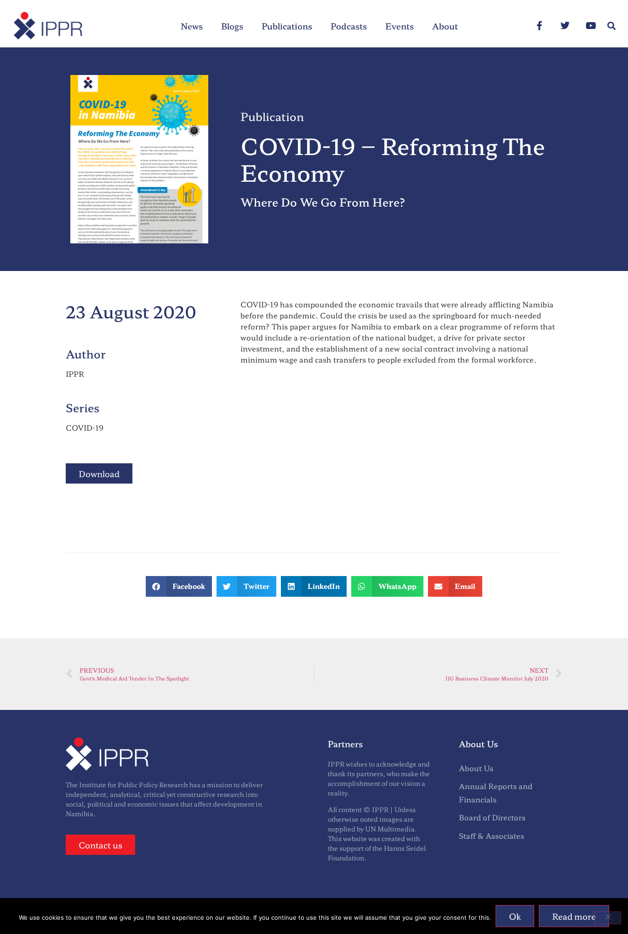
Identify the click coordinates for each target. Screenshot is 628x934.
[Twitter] (565, 26)
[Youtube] (591, 26)
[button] (611, 26)
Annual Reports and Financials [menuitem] (495, 792)
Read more (574, 916)
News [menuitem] (192, 26)
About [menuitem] (445, 26)
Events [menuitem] (399, 26)
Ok (515, 916)
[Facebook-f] (539, 26)
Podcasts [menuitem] (349, 26)
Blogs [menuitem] (232, 26)
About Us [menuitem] (476, 767)
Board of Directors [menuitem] (492, 817)
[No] (607, 917)
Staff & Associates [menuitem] (491, 835)
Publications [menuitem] (287, 26)
